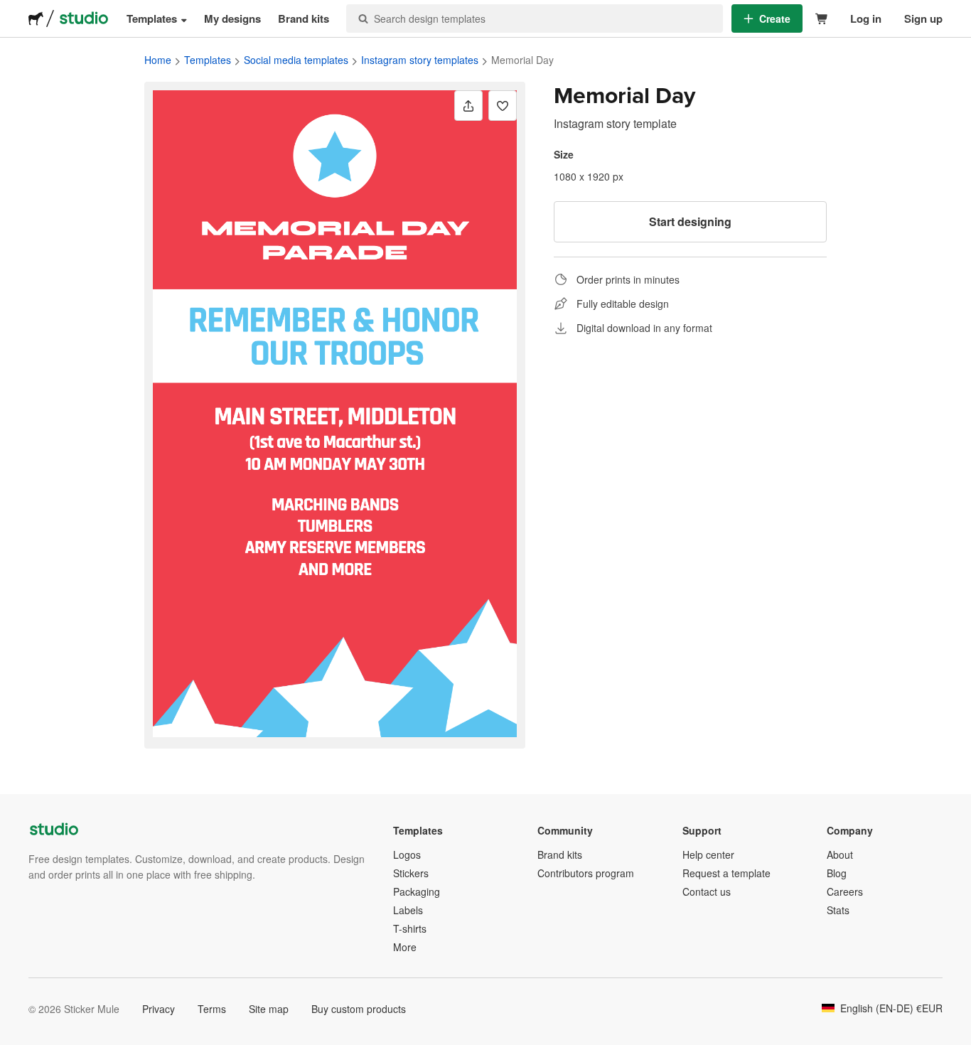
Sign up (923, 18)
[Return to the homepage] (35, 18)
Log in (865, 18)
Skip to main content (10, 10)
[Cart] (822, 19)
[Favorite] (502, 105)
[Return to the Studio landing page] (83, 18)
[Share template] (468, 105)
